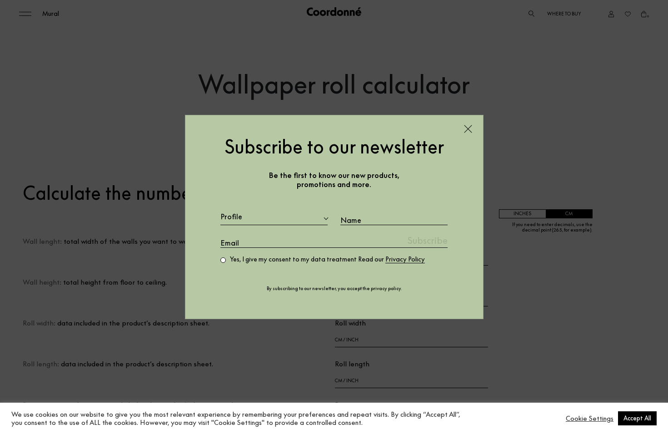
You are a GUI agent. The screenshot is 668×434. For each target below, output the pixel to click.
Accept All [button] (637, 418)
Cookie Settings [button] (589, 418)
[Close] (468, 129)
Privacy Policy (405, 259)
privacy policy (386, 288)
